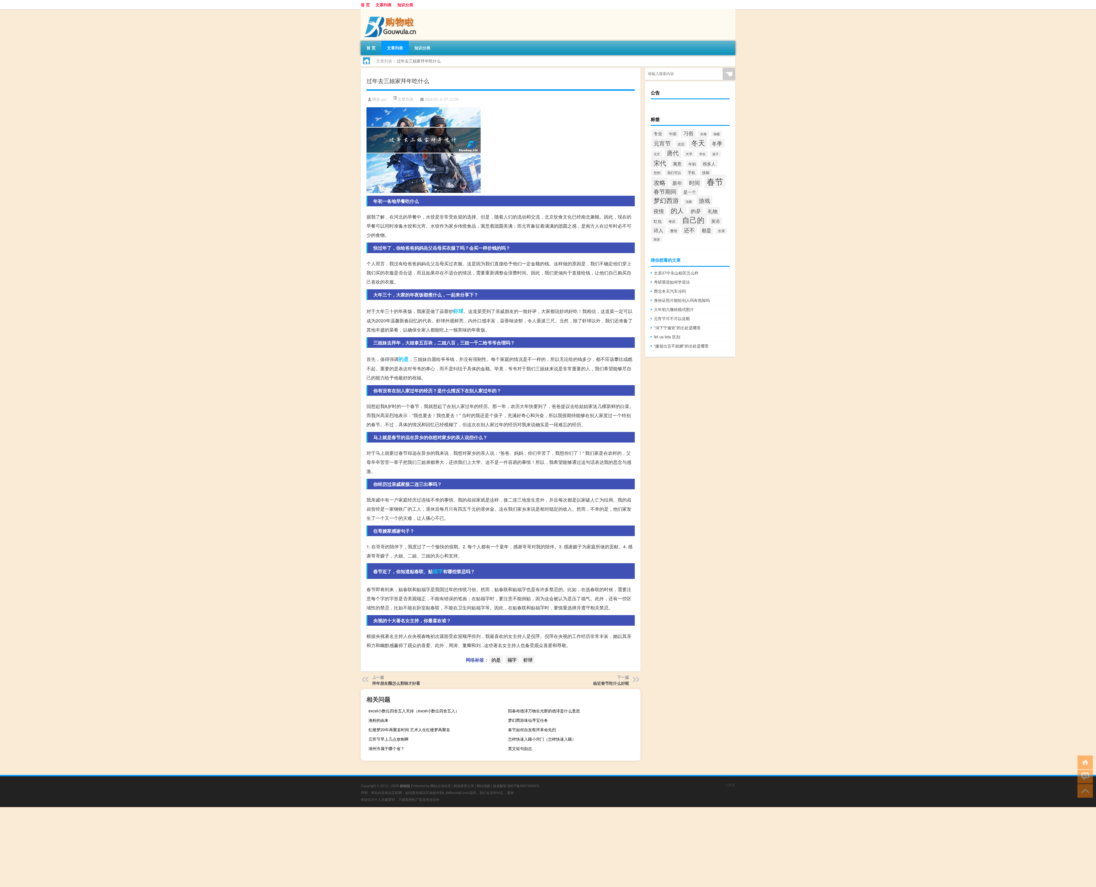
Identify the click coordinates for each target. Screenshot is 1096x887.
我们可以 (674, 172)
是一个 (689, 192)
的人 (677, 210)
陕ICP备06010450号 (523, 785)
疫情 (659, 211)
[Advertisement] (171, 847)
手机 (691, 172)
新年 (677, 182)
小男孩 (730, 784)
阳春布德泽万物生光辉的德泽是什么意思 (544, 711)
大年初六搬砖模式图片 (674, 309)
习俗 (688, 133)
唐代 (673, 152)
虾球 (458, 311)
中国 (672, 133)
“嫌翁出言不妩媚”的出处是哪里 (681, 346)
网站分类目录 (440, 785)
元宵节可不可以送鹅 (672, 318)
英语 (715, 221)
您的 (657, 172)
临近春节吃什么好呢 (611, 683)
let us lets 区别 (667, 337)
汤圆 (689, 201)
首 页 (365, 4)
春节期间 (665, 191)
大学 (689, 153)
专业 (658, 133)
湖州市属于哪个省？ (386, 748)
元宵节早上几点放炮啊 (388, 739)
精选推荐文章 (464, 785)
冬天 (698, 143)
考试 (671, 221)
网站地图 (483, 785)
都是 (706, 230)
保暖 (717, 134)
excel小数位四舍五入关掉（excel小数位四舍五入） (413, 711)
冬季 (717, 143)
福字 (438, 571)
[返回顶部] (1083, 790)
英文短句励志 (520, 748)
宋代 (660, 162)
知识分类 (405, 4)
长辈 (721, 231)
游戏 (704, 200)
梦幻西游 (666, 200)
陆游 (657, 239)
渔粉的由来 (378, 720)
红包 (658, 221)
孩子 (715, 154)
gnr (384, 99)
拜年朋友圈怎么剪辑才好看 (396, 683)
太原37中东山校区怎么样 (676, 273)
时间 (694, 182)
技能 (706, 172)
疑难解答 (500, 785)
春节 (715, 181)
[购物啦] (391, 11)
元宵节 (662, 143)
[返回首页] (1083, 761)
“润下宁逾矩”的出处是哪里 (677, 327)
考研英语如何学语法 (672, 282)
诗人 (658, 230)
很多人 (709, 164)
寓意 (677, 164)
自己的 (693, 219)
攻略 (660, 182)
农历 (681, 144)
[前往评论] (1083, 776)
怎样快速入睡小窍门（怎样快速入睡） (542, 739)
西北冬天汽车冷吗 (670, 291)
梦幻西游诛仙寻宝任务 (528, 720)
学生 (702, 154)
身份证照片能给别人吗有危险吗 (682, 300)
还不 (689, 230)
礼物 (713, 211)
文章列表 (384, 4)
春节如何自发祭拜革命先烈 (532, 729)
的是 (403, 359)
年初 (692, 164)
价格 (703, 134)
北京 (657, 154)
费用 (673, 230)
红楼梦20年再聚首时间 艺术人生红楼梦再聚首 (409, 729)
